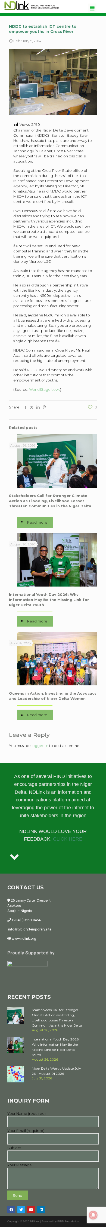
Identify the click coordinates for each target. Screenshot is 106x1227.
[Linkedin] (41, 1210)
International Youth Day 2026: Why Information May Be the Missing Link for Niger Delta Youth (49, 599)
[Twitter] (21, 1210)
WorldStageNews (44, 389)
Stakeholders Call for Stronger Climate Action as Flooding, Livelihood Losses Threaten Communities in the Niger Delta (50, 500)
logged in (40, 745)
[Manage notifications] (93, 1215)
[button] (92, 8)
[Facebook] (11, 1210)
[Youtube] (31, 1210)
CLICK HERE (67, 839)
